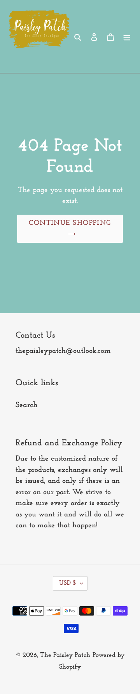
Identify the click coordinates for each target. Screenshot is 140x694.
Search (27, 405)
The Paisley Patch (65, 655)
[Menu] (127, 36)
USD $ (67, 583)
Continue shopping (70, 223)
